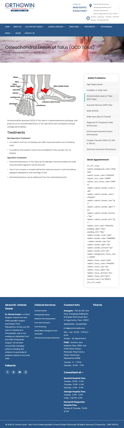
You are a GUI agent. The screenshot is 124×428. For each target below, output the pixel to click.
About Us (17, 27)
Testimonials (106, 27)
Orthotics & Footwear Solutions (47, 338)
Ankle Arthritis (93, 111)
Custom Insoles (41, 311)
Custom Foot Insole (34, 27)
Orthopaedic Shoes (42, 315)
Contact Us (30, 33)
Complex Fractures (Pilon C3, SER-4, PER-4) (101, 142)
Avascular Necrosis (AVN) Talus (99, 105)
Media (7, 33)
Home (7, 27)
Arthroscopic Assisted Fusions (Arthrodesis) (99, 133)
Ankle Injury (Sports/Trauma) (99, 117)
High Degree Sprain (95, 84)
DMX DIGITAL (113, 425)
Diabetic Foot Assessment (45, 319)
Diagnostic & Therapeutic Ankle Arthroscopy (100, 124)
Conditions (74, 27)
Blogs (18, 33)
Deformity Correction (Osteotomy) (101, 149)
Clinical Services (55, 27)
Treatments (89, 27)
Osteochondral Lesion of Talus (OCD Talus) (99, 97)
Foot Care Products (42, 323)
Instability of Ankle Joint (97, 90)
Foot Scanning (40, 327)
